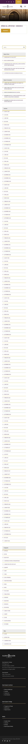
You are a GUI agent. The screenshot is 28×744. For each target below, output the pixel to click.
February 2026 (7, 128)
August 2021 (6, 297)
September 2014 (7, 534)
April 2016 (6, 497)
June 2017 (6, 457)
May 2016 (6, 494)
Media (5, 584)
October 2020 (7, 331)
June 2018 (6, 424)
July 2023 (6, 221)
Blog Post (6, 557)
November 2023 (7, 211)
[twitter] (8, 1)
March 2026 (6, 124)
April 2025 (6, 161)
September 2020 (7, 334)
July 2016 (6, 487)
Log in (5, 634)
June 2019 (6, 384)
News (5, 587)
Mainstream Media (8, 580)
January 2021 (7, 321)
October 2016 (7, 481)
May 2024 (6, 191)
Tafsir (5, 617)
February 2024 (7, 201)
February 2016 (7, 504)
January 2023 (7, 241)
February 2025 (7, 168)
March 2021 (6, 314)
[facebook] (6, 1)
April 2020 (6, 351)
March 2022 (6, 274)
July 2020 (6, 341)
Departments (7, 709)
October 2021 (7, 291)
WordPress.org (7, 644)
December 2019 (7, 364)
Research (6, 604)
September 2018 (7, 414)
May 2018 (6, 427)
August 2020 (6, 337)
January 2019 (7, 401)
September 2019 (7, 374)
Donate (18, 1)
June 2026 (6, 118)
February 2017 (7, 471)
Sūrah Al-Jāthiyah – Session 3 (12, 26)
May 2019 (6, 387)
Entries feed (6, 637)
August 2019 (6, 377)
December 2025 (7, 134)
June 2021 (6, 304)
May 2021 (6, 307)
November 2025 (7, 138)
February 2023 (7, 238)
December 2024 (7, 174)
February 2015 (7, 527)
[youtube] (11, 1)
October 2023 (7, 214)
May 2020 (6, 347)
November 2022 (7, 248)
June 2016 (6, 490)
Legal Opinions (7, 577)
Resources (6, 607)
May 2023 (6, 228)
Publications (7, 594)
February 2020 (7, 357)
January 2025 (7, 171)
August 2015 (6, 520)
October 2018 (7, 411)
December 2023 (7, 208)
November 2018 (7, 407)
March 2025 (6, 164)
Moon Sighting (17, 92)
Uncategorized (7, 620)
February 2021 (7, 317)
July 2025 (6, 151)
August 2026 (6, 111)
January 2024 (7, 204)
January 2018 (7, 441)
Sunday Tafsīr (7, 610)
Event (5, 570)
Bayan (5, 554)
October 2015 (7, 517)
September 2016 (7, 484)
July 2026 (6, 114)
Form (5, 574)
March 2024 (6, 198)
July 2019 (6, 381)
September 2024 (7, 181)
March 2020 (6, 354)
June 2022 (6, 264)
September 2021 (7, 294)
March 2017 (6, 467)
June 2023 (6, 224)
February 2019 (7, 397)
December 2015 (7, 510)
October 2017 (7, 447)
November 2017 (7, 444)
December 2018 (7, 404)
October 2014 (7, 530)
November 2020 (7, 327)
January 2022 (7, 281)
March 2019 (6, 394)
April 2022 (6, 271)
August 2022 (6, 258)
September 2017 (7, 451)
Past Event (6, 590)
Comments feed (7, 640)
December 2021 (7, 284)
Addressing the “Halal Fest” (10, 57)
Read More (5, 30)
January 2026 (7, 131)
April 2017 (6, 464)
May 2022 (6, 267)
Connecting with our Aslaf (10, 564)
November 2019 (7, 367)
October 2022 (7, 251)
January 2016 (7, 507)
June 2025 (6, 154)
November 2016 (7, 477)
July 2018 (6, 421)
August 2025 (6, 148)
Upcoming (6, 624)
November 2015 (7, 514)
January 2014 (7, 540)
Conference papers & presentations (12, 560)
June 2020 (6, 344)
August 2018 (6, 417)
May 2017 (6, 461)
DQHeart (6, 567)
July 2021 (6, 301)
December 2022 (7, 244)
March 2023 (6, 234)
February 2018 (7, 437)
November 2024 (7, 178)
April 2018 (6, 431)
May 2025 (6, 158)
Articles (6, 550)
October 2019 (7, 371)
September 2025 (7, 144)
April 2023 (6, 231)
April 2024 (6, 194)
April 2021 (6, 311)
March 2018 (6, 434)
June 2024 (6, 188)
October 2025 (7, 141)
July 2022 (6, 261)
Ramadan (6, 597)
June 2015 (6, 524)
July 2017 (6, 454)
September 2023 (7, 218)
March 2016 (6, 500)
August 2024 (6, 184)
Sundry (5, 614)
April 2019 (6, 391)
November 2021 (7, 287)
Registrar (6, 600)
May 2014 (6, 537)
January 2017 (7, 474)
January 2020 (7, 361)
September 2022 (7, 254)
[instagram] (13, 1)
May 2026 (6, 121)
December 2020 (7, 324)
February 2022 (7, 277)
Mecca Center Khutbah (9, 60)
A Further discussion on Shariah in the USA (13, 73)
